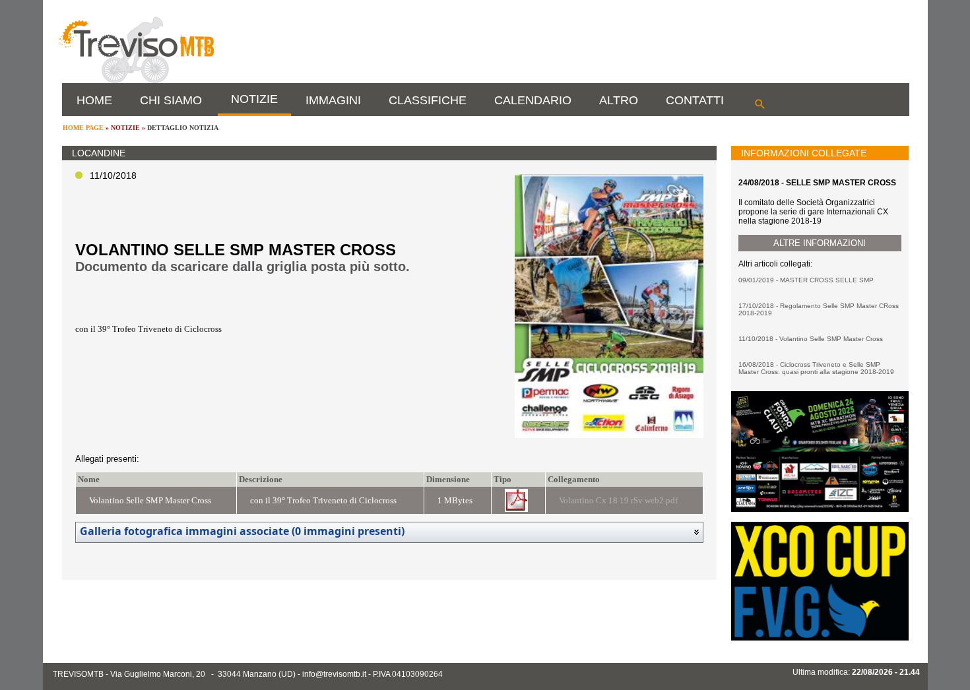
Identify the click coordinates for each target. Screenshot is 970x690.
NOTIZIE (254, 99)
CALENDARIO (532, 100)
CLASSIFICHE (428, 100)
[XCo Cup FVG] (819, 638)
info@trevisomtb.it (334, 674)
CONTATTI (695, 100)
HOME (94, 100)
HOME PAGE (83, 127)
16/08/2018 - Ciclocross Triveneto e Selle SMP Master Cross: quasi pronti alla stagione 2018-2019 (816, 368)
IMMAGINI (333, 100)
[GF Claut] (819, 509)
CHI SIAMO (171, 100)
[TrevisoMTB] (136, 80)
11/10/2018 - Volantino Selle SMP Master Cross (810, 338)
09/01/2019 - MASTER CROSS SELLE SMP (806, 280)
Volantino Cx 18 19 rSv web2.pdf (618, 500)
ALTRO (618, 100)
